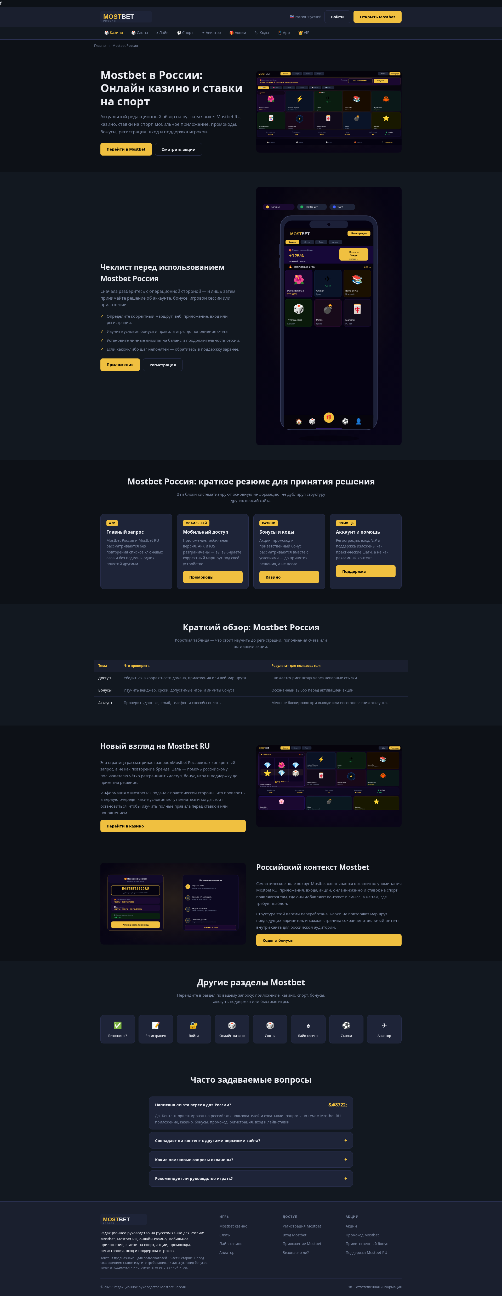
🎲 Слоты (139, 32)
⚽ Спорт (185, 32)
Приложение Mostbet (302, 1243)
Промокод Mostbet (362, 1234)
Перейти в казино (125, 826)
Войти (337, 16)
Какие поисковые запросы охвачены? (194, 1159)
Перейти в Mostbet (126, 149)
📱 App (283, 32)
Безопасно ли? (296, 1252)
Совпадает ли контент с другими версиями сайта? (207, 1140)
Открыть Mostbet (377, 16)
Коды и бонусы (278, 940)
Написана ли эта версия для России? (193, 1104)
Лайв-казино (230, 1243)
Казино (273, 577)
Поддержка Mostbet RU (366, 1252)
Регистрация (163, 364)
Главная (100, 45)
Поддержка (354, 571)
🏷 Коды (261, 32)
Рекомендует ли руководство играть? (194, 1178)
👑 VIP (303, 32)
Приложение (120, 364)
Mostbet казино (233, 1226)
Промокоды (201, 577)
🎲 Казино (113, 32)
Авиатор (227, 1252)
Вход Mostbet (294, 1234)
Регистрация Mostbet (302, 1226)
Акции (351, 1226)
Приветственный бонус (367, 1243)
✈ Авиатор (211, 32)
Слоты (225, 1234)
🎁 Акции (237, 32)
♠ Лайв (162, 32)
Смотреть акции (179, 149)
